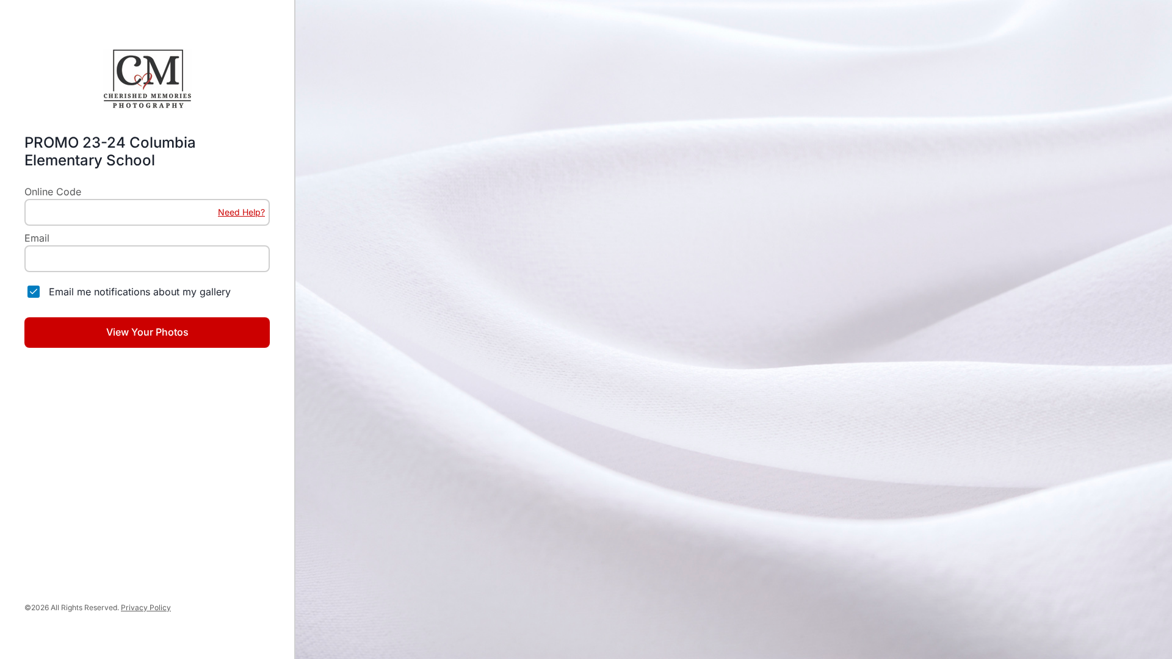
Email (36, 238)
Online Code (52, 191)
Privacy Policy (146, 607)
